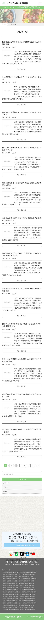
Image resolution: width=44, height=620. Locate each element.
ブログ (14, 47)
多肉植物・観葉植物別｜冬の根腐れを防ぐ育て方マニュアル (21, 113)
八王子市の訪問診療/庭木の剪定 (27, 574)
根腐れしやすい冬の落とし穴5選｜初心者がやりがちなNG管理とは (21, 325)
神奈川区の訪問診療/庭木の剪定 (28, 591)
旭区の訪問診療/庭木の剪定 (10, 576)
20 (28, 465)
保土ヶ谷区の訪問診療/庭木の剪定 (27, 578)
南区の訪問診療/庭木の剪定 (10, 580)
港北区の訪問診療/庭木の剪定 (27, 594)
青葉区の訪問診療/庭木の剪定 (10, 585)
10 (24, 465)
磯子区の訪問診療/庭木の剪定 (10, 587)
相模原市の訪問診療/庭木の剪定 (28, 572)
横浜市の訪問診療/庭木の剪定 (10, 572)
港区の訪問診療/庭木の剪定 (10, 574)
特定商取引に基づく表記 (29, 562)
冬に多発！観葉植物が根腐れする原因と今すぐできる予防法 (21, 430)
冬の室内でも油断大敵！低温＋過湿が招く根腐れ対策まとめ (21, 289)
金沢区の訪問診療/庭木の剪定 (27, 589)
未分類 (14, 435)
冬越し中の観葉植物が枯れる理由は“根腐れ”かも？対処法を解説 (21, 360)
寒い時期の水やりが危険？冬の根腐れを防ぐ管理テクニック (21, 395)
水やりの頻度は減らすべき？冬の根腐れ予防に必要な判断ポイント (21, 219)
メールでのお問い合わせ (33, 617)
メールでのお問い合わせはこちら (23, 545)
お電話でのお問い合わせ (11, 617)
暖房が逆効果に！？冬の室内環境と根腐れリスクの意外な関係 (21, 184)
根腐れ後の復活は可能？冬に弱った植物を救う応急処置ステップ (21, 148)
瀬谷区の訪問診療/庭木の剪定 (10, 591)
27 (38, 465)
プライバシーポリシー (12, 562)
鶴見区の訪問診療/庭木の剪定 (10, 589)
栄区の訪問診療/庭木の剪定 (10, 583)
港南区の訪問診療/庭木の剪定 (10, 594)
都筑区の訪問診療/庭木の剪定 (26, 583)
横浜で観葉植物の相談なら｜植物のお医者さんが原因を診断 (21, 43)
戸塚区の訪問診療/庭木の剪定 (26, 580)
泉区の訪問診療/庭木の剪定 (27, 587)
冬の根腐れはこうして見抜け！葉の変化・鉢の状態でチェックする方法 (21, 254)
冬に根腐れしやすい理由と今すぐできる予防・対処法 (21, 78)
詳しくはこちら (21, 69)
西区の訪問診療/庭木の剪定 (27, 585)
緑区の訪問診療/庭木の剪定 (10, 578)
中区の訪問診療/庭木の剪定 (26, 576)
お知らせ (6, 483)
